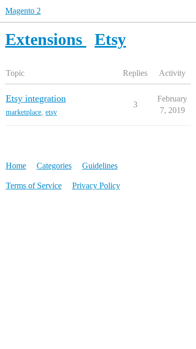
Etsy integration (36, 98)
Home (16, 165)
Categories (54, 165)
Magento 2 (23, 10)
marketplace (23, 112)
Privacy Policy (96, 185)
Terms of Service (34, 185)
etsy (51, 112)
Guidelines (100, 165)
